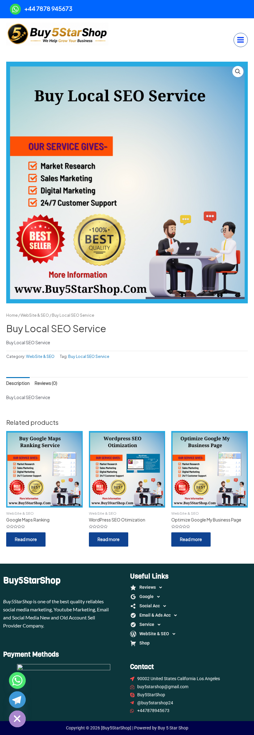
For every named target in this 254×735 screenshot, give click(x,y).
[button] (237, 71)
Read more (26, 539)
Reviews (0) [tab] (46, 383)
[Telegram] (17, 699)
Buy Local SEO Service (88, 356)
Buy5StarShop (31, 580)
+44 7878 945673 (48, 8)
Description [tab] (18, 383)
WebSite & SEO (34, 315)
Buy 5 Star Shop (42, 51)
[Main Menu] (241, 40)
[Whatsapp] (17, 680)
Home (12, 315)
